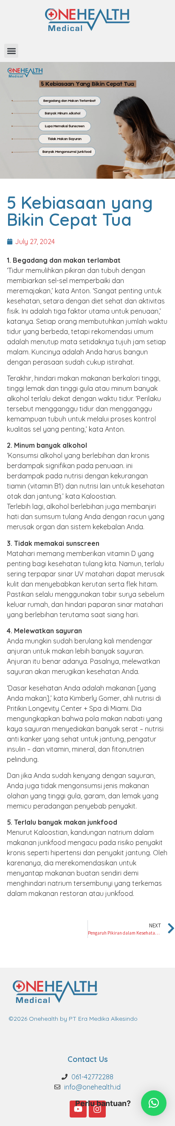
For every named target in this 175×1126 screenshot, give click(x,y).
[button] (11, 51)
